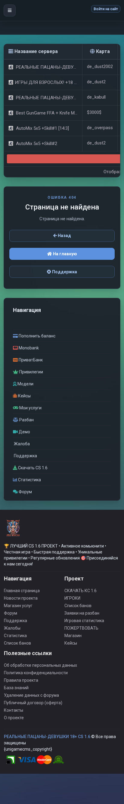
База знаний (16, 687)
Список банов (17, 643)
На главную (64, 253)
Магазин (73, 635)
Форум (10, 613)
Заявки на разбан (81, 613)
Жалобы (12, 628)
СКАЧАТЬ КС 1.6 (80, 590)
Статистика (15, 635)
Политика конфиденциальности (36, 672)
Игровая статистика (84, 620)
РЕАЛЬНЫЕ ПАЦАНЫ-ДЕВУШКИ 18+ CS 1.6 (47, 736)
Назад (64, 235)
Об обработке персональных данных (40, 665)
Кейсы (70, 643)
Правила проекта (21, 680)
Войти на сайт (106, 9)
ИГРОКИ (72, 598)
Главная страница (22, 590)
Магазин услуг (18, 605)
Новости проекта (21, 598)
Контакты (13, 710)
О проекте (14, 717)
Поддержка (64, 271)
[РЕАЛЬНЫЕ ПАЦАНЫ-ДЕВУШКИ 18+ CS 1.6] (13, 530)
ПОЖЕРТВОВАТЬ (81, 628)
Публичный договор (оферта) (33, 702)
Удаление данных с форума (31, 695)
